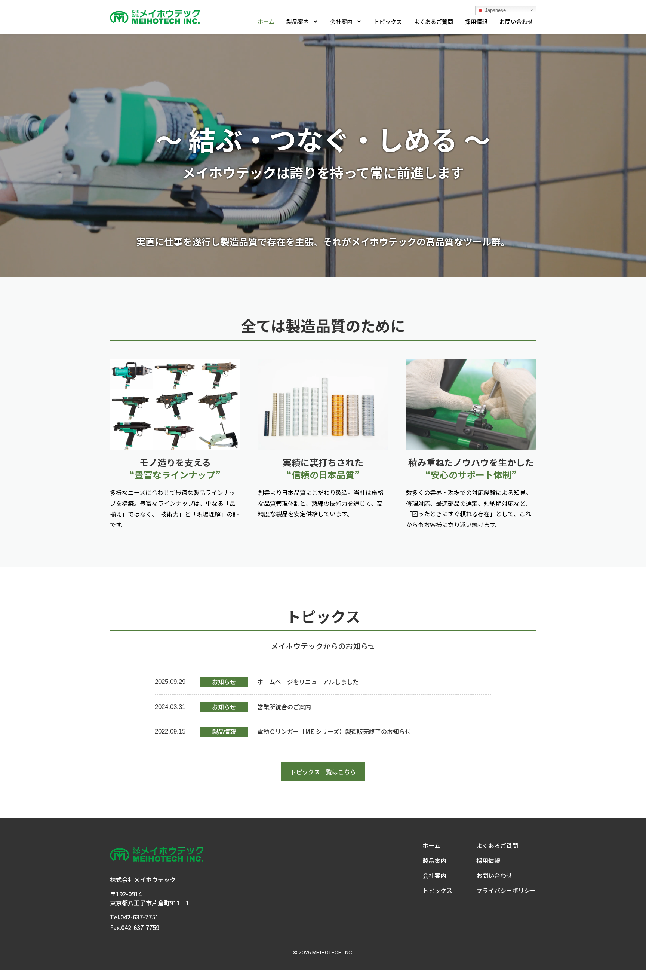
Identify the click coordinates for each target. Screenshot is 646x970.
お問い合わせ (516, 21)
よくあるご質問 (433, 21)
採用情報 (476, 21)
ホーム (266, 21)
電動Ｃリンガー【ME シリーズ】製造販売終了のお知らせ (334, 731)
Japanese (494, 10)
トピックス (388, 21)
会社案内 (341, 21)
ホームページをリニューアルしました (308, 681)
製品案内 (297, 21)
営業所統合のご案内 (284, 706)
